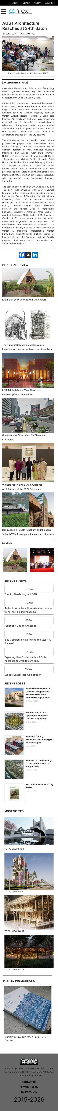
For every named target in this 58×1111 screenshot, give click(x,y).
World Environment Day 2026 (39, 786)
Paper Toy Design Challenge (20, 625)
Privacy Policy (29, 1087)
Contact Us (29, 1082)
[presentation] (3, 560)
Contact (26, 2)
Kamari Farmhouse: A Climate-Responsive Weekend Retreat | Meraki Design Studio (38, 693)
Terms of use (29, 1091)
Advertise (50, 2)
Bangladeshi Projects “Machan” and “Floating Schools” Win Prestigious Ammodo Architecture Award (28, 534)
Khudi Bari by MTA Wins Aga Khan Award (24, 299)
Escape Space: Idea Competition (22, 674)
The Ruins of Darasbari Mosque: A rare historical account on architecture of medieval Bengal (27, 349)
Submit (37, 2)
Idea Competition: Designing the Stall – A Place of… (27, 641)
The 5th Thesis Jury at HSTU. (20, 594)
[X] (28, 255)
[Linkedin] (35, 255)
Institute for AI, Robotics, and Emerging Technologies (39, 739)
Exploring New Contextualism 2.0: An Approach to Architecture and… (25, 659)
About (15, 2)
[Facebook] (22, 255)
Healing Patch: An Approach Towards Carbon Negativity (37, 715)
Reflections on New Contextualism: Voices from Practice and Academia (28, 610)
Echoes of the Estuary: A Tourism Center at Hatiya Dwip (39, 763)
